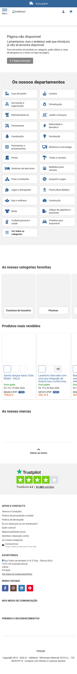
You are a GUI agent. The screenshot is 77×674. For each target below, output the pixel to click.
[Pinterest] (30, 588)
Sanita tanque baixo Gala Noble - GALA (18, 377)
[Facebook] (5, 588)
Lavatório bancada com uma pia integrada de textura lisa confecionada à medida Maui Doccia (53, 378)
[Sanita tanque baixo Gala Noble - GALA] (19, 349)
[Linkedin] (21, 588)
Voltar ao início (38, 453)
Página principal (21, 60)
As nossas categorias (12, 540)
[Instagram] (13, 588)
